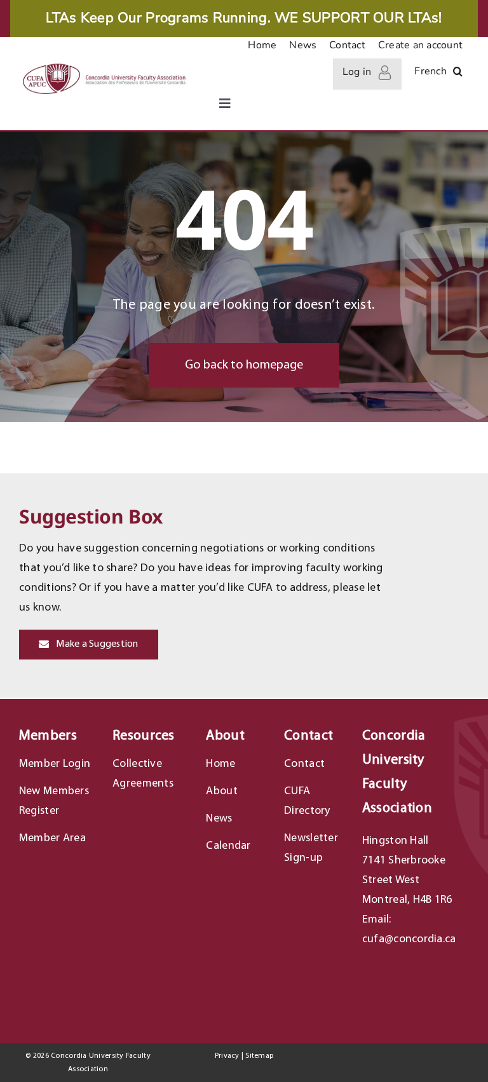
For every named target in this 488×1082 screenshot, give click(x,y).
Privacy (227, 1056)
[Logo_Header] (103, 66)
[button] (458, 74)
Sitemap (259, 1056)
